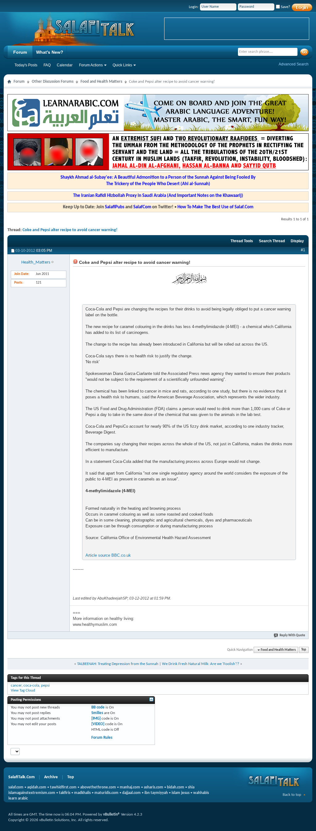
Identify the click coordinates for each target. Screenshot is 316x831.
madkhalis (82, 793)
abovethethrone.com (98, 787)
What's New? (49, 52)
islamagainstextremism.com (31, 793)
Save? (285, 7)
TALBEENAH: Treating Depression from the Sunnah (117, 664)
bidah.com (175, 787)
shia (191, 787)
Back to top (292, 795)
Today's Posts (26, 65)
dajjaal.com (131, 793)
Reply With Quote (292, 635)
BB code (98, 707)
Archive (51, 777)
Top (303, 650)
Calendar (65, 65)
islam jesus (180, 793)
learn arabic (18, 798)
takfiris (64, 793)
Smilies (97, 713)
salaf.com (15, 787)
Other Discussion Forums (52, 82)
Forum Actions (91, 65)
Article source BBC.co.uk (108, 555)
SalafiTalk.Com (21, 777)
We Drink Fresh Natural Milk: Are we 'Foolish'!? (200, 664)
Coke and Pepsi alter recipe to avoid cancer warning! (70, 230)
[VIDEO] (97, 724)
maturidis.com (106, 793)
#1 (303, 250)
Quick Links (122, 65)
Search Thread (272, 241)
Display (297, 241)
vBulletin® (111, 814)
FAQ (47, 65)
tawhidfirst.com (63, 787)
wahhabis (201, 793)
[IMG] (96, 719)
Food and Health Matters (101, 82)
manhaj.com (130, 787)
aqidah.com (36, 787)
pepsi (45, 685)
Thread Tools (242, 241)
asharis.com (153, 787)
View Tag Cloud (23, 690)
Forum (20, 52)
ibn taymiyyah (156, 793)
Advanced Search (294, 64)
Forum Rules (101, 738)
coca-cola (31, 685)
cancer (16, 685)
